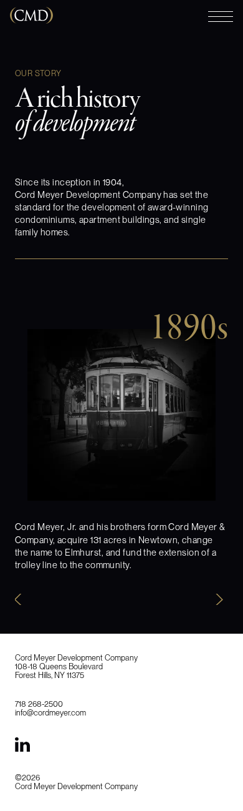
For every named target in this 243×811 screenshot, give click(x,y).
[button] (22, 599)
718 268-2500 (39, 704)
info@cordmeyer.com (50, 712)
